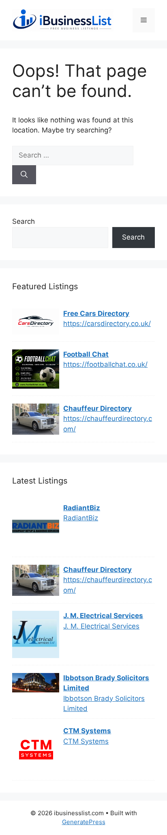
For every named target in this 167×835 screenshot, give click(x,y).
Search (23, 221)
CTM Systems (87, 731)
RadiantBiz (81, 508)
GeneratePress (83, 822)
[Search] (24, 175)
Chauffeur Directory (97, 408)
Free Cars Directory (96, 313)
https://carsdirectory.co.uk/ (107, 324)
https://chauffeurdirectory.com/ (107, 423)
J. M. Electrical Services (103, 616)
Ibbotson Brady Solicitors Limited (106, 683)
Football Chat (86, 354)
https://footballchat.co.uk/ (105, 364)
